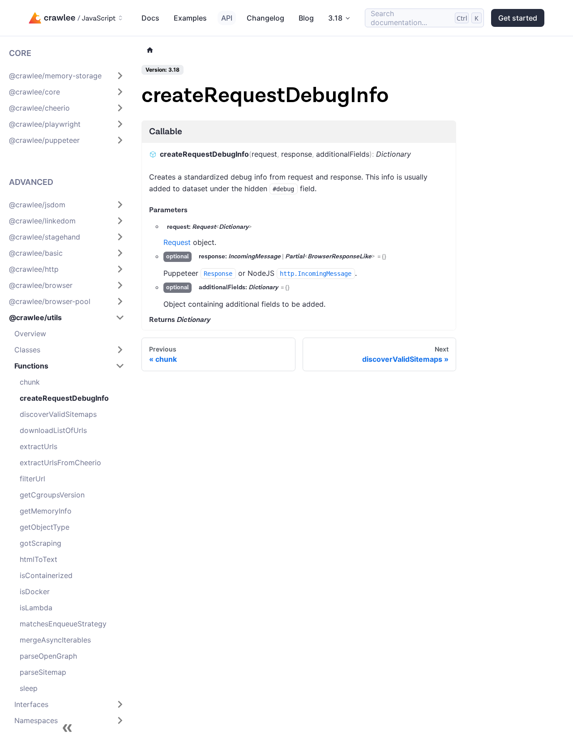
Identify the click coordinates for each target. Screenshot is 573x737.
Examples (190, 17)
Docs (150, 17)
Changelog (265, 17)
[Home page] (149, 50)
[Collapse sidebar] (67, 728)
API (226, 17)
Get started (517, 17)
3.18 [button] (335, 17)
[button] (67, 76)
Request (177, 242)
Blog (306, 17)
